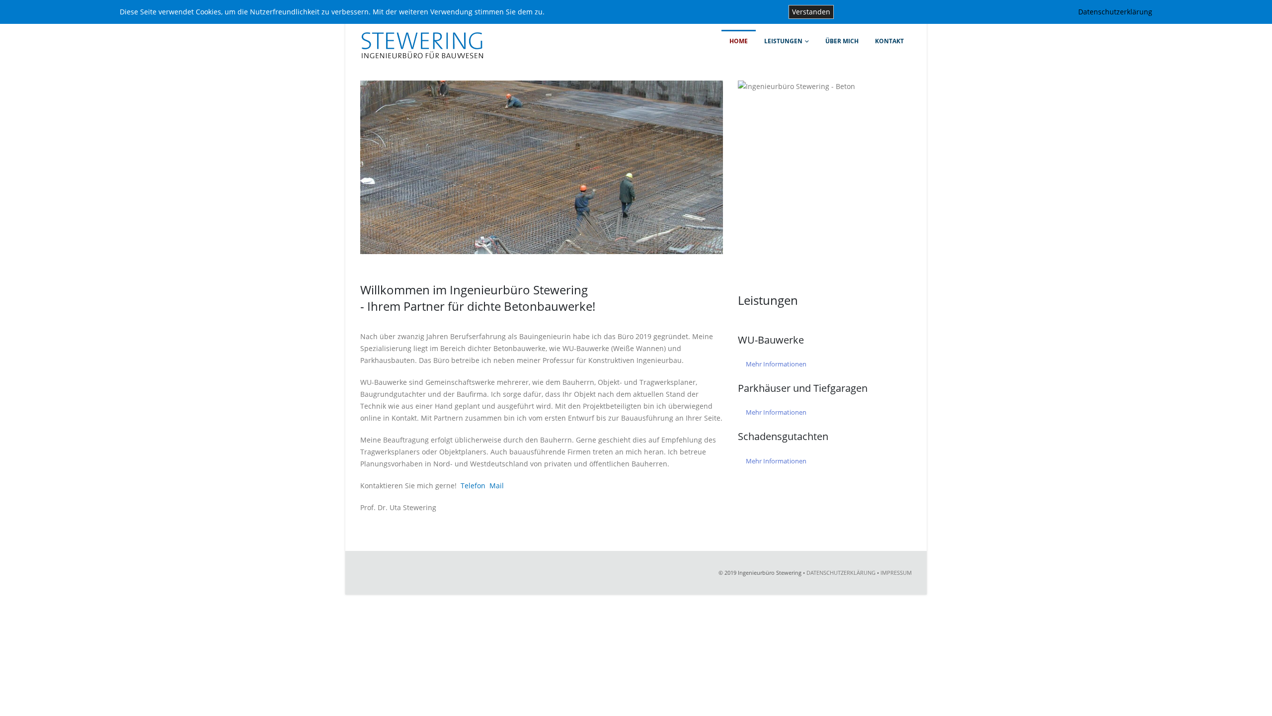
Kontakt (889, 41)
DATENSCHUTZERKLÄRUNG (840, 572)
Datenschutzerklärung (1115, 11)
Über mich (842, 41)
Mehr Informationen (776, 363)
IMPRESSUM (896, 572)
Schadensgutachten (783, 436)
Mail (496, 485)
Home (738, 41)
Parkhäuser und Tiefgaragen (803, 388)
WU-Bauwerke (771, 340)
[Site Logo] (422, 40)
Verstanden (811, 11)
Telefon (473, 485)
